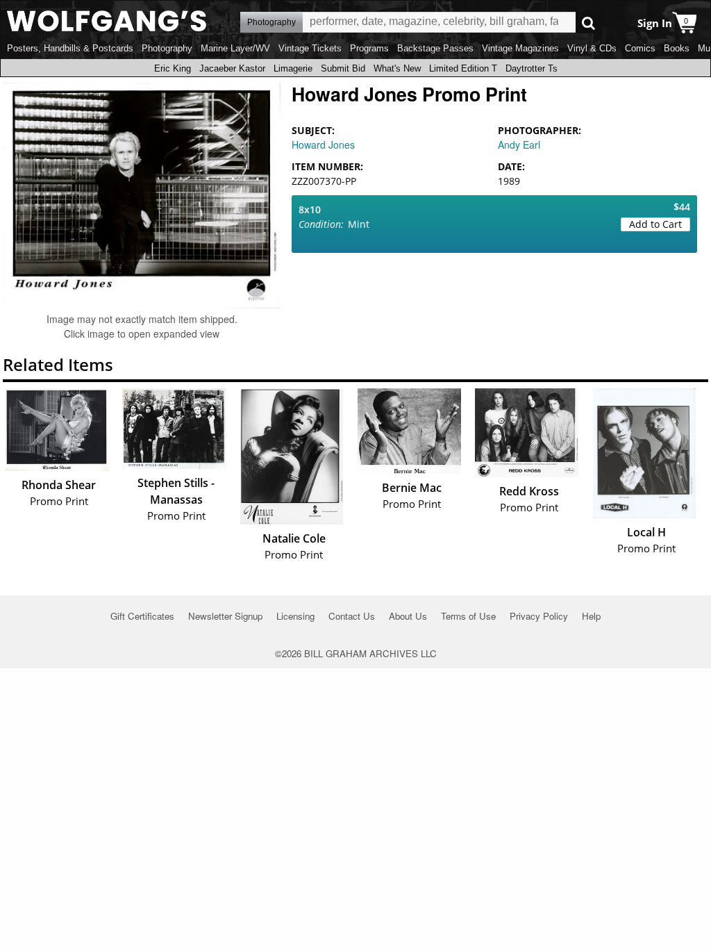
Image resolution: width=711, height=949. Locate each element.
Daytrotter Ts (531, 68)
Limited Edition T (463, 68)
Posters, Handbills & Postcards (70, 48)
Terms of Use (468, 616)
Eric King (172, 68)
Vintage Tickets (310, 48)
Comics (640, 48)
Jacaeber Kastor (232, 68)
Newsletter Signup (225, 616)
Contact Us (351, 616)
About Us (408, 616)
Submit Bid (343, 68)
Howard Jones (323, 144)
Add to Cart (655, 224)
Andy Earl (519, 144)
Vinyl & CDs (592, 48)
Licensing (295, 616)
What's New (397, 68)
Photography (167, 48)
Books (676, 48)
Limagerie (293, 68)
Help (591, 616)
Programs (369, 48)
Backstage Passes (435, 48)
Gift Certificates (142, 616)
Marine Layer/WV (235, 48)
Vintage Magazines (520, 48)
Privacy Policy (539, 616)
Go (588, 22)
